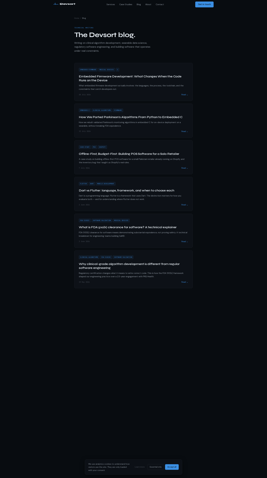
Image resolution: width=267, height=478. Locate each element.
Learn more (140, 467)
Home (76, 18)
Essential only (156, 467)
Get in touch (204, 4)
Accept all (171, 467)
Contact (160, 4)
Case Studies (125, 4)
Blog (139, 4)
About (148, 4)
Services (111, 4)
